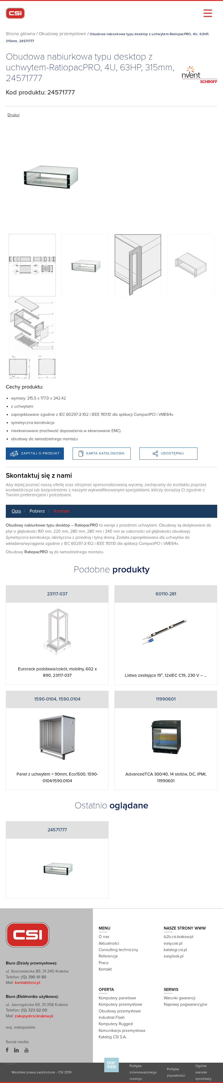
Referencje (108, 956)
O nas (104, 936)
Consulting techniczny (118, 949)
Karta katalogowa (105, 453)
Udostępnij (172, 453)
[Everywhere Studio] (111, 1072)
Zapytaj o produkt (40, 453)
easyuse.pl (173, 943)
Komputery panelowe (117, 998)
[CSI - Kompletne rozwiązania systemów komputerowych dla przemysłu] (27, 934)
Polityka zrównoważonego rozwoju (143, 1072)
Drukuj (13, 114)
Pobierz (37, 511)
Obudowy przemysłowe (62, 33)
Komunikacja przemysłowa (122, 1030)
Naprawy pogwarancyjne (185, 1004)
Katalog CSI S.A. (113, 1036)
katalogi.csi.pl (175, 949)
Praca (103, 962)
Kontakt (62, 511)
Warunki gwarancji (179, 998)
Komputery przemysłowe (120, 1004)
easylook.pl (174, 956)
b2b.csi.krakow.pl (178, 936)
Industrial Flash (112, 1017)
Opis (16, 511)
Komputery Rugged (116, 1023)
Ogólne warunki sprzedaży (203, 1072)
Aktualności (109, 943)
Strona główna (20, 33)
